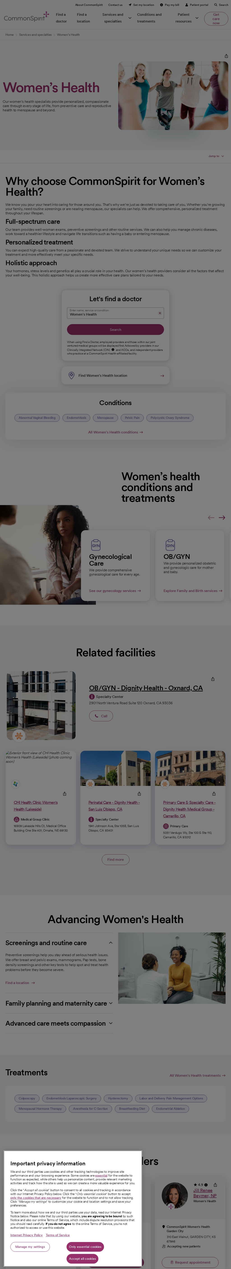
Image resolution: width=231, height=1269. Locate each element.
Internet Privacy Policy (26, 1235)
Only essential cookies (85, 1247)
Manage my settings (30, 1247)
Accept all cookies (82, 1258)
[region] (73, 1208)
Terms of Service (58, 1235)
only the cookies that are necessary (35, 1197)
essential (101, 1175)
